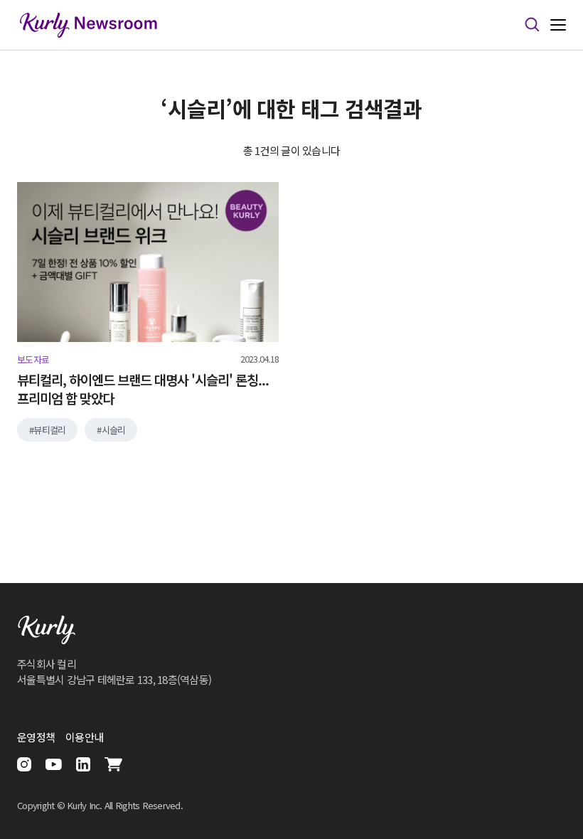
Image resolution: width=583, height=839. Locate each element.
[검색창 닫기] (532, 25)
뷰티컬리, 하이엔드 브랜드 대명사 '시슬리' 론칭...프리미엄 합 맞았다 (143, 388)
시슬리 (114, 430)
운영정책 (36, 737)
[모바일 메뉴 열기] (558, 25)
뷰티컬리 (49, 430)
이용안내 (84, 737)
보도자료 (33, 359)
